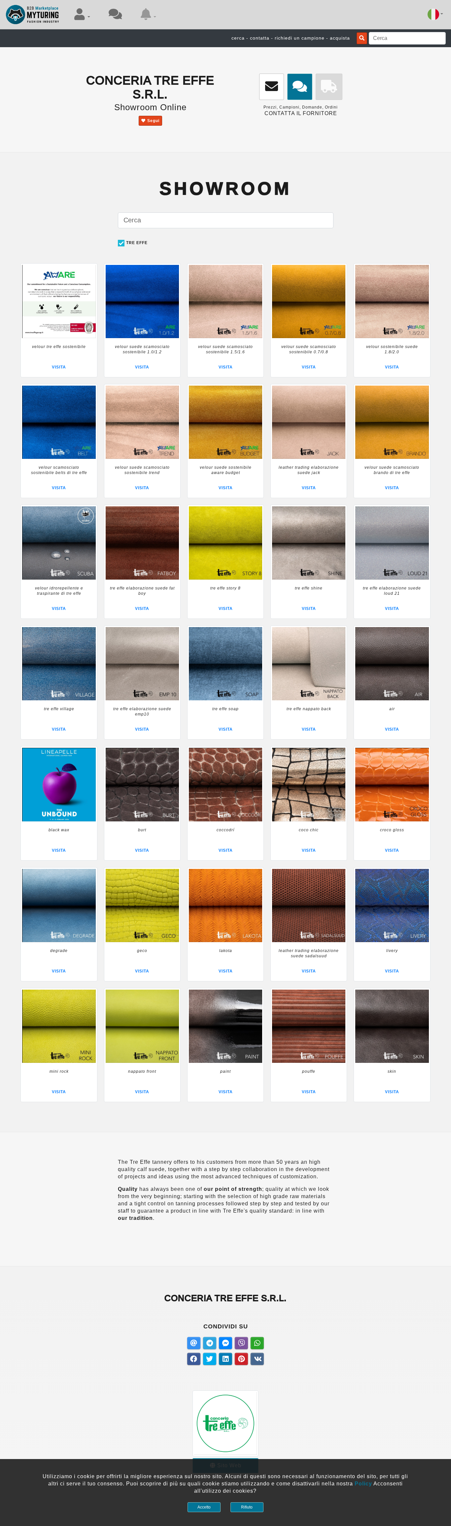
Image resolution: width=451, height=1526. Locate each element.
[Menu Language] (435, 14)
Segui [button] (153, 120)
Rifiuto (247, 1507)
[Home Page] (32, 14)
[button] (82, 14)
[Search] (362, 38)
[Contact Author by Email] (271, 87)
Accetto (204, 1507)
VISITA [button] (59, 367)
